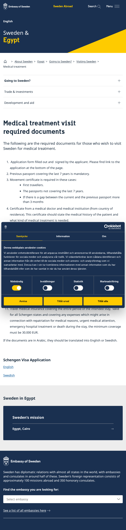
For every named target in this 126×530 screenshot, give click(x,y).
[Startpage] (6, 61)
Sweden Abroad (63, 6)
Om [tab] (104, 236)
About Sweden (24, 61)
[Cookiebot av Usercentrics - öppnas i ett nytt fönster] (108, 226)
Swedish (9, 375)
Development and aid (19, 103)
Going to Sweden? (60, 61)
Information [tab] (63, 236)
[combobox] (63, 499)
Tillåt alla (103, 301)
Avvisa (23, 301)
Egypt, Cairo (21, 429)
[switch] (47, 288)
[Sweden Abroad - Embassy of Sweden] (19, 6)
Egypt (40, 61)
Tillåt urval (63, 301)
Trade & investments (18, 92)
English (8, 367)
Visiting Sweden (86, 61)
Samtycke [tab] (22, 236)
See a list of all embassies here (24, 510)
